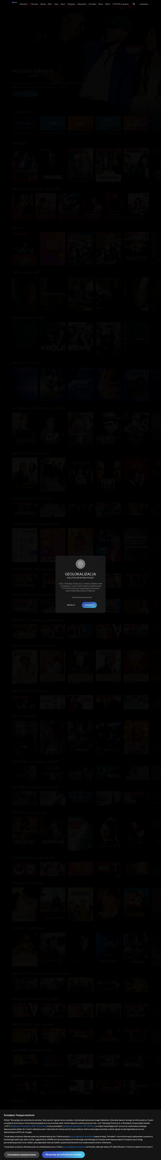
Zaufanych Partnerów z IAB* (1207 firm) (29, 1126)
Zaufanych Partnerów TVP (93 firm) (79, 1126)
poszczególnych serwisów (81, 1136)
